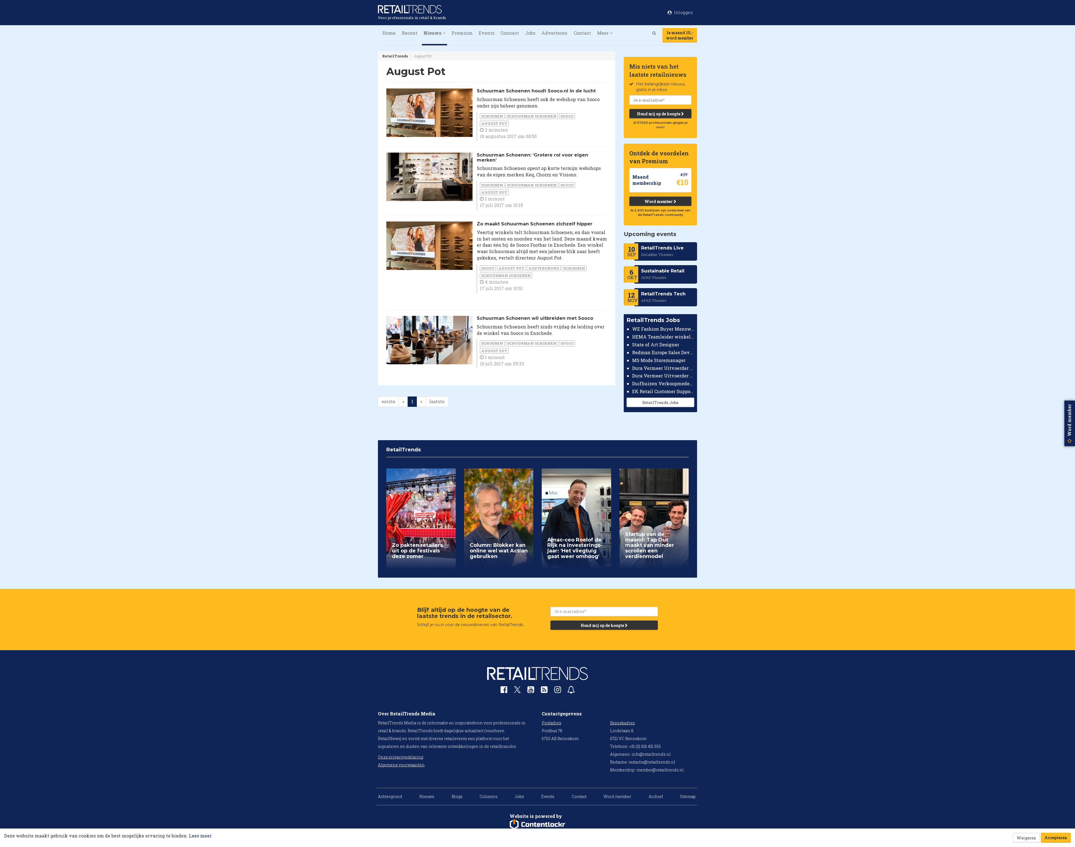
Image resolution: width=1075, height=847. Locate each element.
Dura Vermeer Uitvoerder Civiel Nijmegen (663, 376)
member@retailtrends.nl (660, 770)
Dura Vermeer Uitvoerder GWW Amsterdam (663, 368)
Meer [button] (603, 33)
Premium (462, 33)
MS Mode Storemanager (659, 360)
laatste (437, 401)
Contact (582, 33)
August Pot (494, 123)
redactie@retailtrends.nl (651, 762)
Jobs (530, 33)
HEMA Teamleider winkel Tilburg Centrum (663, 337)
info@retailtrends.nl (651, 754)
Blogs (457, 796)
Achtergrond (543, 268)
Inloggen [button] (683, 12)
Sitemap (688, 796)
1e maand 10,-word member (679, 35)
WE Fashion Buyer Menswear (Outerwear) (663, 329)
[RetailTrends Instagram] (558, 691)
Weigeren (1026, 838)
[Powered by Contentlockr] (537, 824)
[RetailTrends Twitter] (517, 691)
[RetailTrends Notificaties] (571, 691)
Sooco (567, 116)
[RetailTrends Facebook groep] (504, 691)
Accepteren (1055, 837)
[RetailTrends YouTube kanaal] (531, 691)
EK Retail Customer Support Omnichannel (663, 391)
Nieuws (426, 796)
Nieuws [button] (433, 33)
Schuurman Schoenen (532, 116)
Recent (409, 33)
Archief (656, 796)
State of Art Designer (655, 344)
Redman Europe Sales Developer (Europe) (663, 352)
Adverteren (554, 33)
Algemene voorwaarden (401, 764)
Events (486, 33)
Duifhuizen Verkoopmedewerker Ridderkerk (663, 383)
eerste (388, 401)
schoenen (492, 116)
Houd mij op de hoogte (659, 113)
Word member (659, 201)
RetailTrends (395, 56)
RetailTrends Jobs (660, 402)
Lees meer (200, 836)
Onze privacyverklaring (400, 757)
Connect (510, 33)
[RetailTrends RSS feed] (544, 691)
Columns (488, 796)
